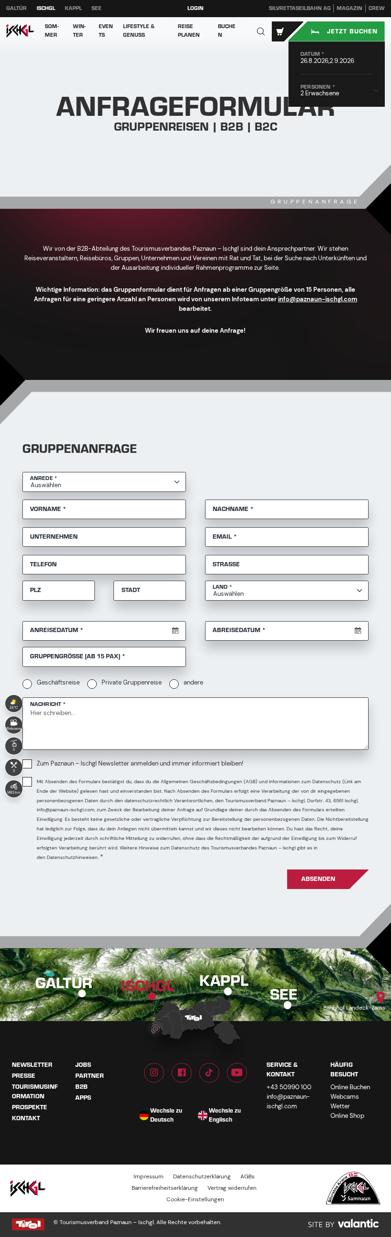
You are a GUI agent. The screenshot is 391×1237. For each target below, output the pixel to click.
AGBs (247, 1176)
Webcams (344, 1097)
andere (193, 682)
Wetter (340, 1106)
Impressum (149, 1176)
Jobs (83, 1065)
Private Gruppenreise (132, 682)
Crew (377, 8)
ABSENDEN (318, 879)
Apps (83, 1098)
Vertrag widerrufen (232, 1188)
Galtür (16, 8)
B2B (81, 1087)
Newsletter (32, 1065)
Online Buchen (350, 1087)
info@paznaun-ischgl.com (317, 299)
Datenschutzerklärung (202, 1176)
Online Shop (347, 1116)
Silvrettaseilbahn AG (300, 8)
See (97, 8)
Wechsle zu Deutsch (166, 1115)
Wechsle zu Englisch (225, 1115)
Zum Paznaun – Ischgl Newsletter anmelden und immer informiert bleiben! (140, 763)
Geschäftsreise (58, 682)
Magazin (349, 8)
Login (195, 8)
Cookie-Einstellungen (195, 1199)
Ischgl (46, 8)
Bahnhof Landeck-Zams (354, 1008)
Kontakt (26, 1118)
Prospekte (29, 1107)
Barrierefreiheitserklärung (165, 1188)
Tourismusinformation (35, 1091)
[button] (261, 31)
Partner (89, 1076)
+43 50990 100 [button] (289, 1087)
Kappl (73, 8)
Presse (23, 1076)
